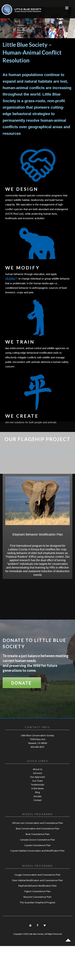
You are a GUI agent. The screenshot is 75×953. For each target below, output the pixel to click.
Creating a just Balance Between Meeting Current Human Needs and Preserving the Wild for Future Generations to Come (22, 32)
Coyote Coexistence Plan (37, 845)
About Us (37, 769)
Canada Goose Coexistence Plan (37, 839)
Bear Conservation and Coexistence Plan (37, 828)
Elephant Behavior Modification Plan (37, 885)
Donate (38, 796)
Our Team (37, 780)
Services (37, 773)
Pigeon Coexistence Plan (37, 891)
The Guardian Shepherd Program (37, 902)
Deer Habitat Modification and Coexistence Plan (37, 880)
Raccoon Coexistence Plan (37, 896)
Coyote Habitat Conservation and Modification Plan (37, 850)
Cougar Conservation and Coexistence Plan (37, 874)
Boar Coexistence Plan (38, 834)
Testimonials (37, 784)
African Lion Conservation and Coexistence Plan (37, 822)
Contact (37, 800)
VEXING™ (11, 278)
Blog (37, 792)
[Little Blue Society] (12, 8)
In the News (37, 788)
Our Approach (37, 776)
